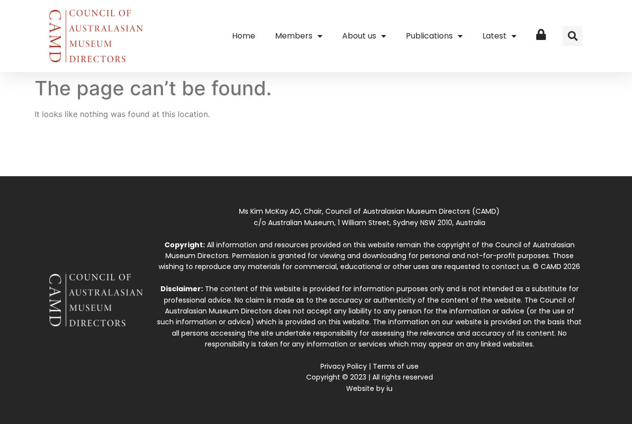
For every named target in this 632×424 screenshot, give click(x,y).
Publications (429, 35)
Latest (494, 35)
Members (294, 35)
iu (390, 388)
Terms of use (396, 366)
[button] (573, 36)
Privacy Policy (343, 366)
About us (359, 35)
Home (243, 35)
